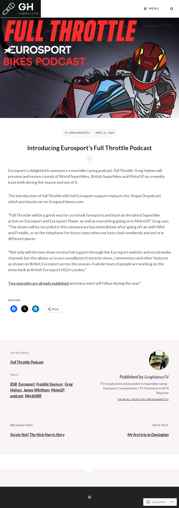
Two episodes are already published (38, 283)
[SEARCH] (172, 9)
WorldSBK (33, 396)
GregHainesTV (79, 132)
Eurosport (27, 384)
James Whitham (36, 390)
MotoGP (57, 390)
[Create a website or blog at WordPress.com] (89, 497)
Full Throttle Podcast (26, 362)
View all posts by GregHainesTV (143, 399)
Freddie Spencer (49, 384)
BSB (13, 384)
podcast (16, 396)
